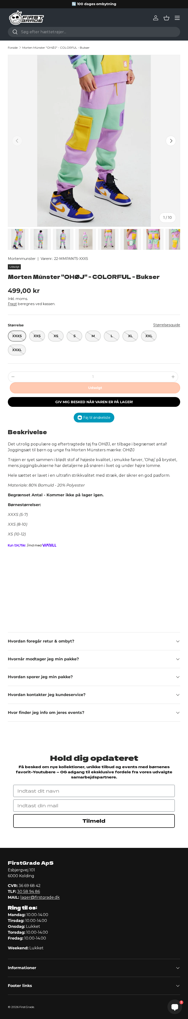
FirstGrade (26, 1007)
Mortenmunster (21, 258)
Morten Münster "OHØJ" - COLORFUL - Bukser (56, 47)
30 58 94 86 (28, 891)
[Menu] (177, 17)
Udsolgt (95, 388)
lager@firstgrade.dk (40, 897)
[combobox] (94, 32)
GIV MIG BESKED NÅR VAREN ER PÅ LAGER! (94, 402)
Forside (13, 47)
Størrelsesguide (166, 325)
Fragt (12, 304)
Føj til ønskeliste (96, 417)
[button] (166, 17)
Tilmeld (94, 821)
